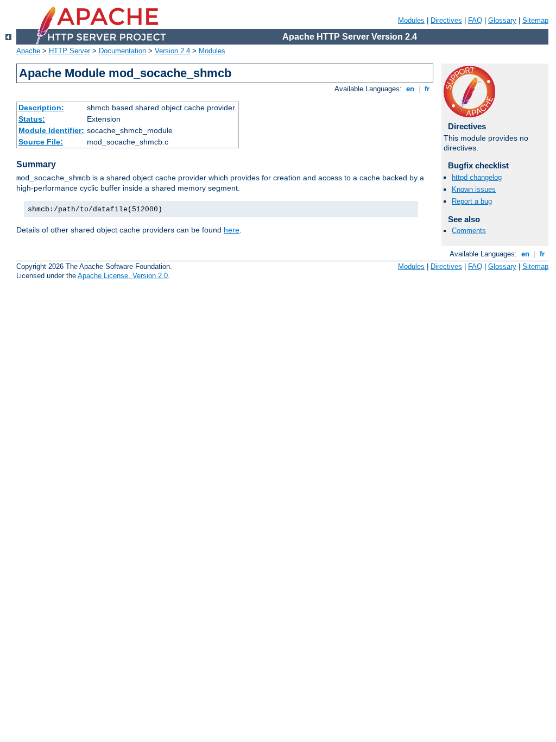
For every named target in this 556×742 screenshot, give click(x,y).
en (410, 89)
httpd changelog (477, 177)
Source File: (40, 141)
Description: (41, 107)
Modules (411, 20)
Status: (31, 119)
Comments (469, 231)
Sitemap (535, 20)
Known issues (474, 189)
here (231, 229)
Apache (28, 51)
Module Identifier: (51, 130)
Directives (446, 20)
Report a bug (472, 201)
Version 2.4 (172, 51)
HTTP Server (69, 51)
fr (427, 89)
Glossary (502, 20)
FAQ (475, 20)
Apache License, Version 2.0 (123, 276)
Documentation (122, 51)
